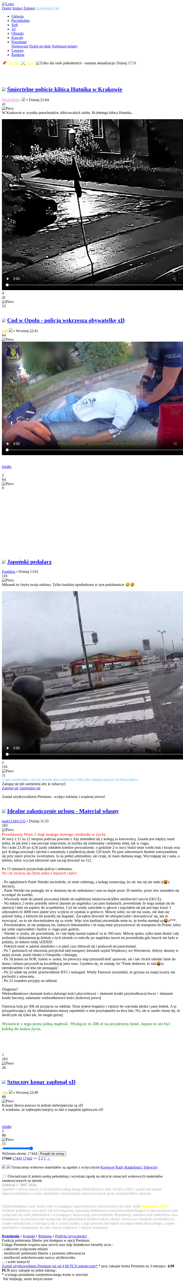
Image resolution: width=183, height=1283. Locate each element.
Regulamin (11, 1236)
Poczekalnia (20, 21)
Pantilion (8, 572)
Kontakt (29, 1236)
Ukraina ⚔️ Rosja (21, 63)
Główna (17, 16)
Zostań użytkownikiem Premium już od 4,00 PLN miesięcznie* (50, 1266)
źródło (6, 467)
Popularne (19, 42)
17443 (17, 1158)
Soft (14, 25)
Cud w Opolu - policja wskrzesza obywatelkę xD (66, 320)
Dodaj (6, 8)
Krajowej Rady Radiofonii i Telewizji (129, 1167)
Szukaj (17, 8)
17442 (27, 1158)
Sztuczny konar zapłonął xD (41, 1082)
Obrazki (17, 33)
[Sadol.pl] (8, 4)
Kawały (17, 38)
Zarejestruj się (47, 8)
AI (13, 29)
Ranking (17, 55)
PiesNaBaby (11, 100)
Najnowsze (19, 46)
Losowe (17, 50)
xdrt (5, 331)
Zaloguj (29, 8)
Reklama (45, 1236)
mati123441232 (13, 821)
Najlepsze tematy (64, 46)
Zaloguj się (10, 788)
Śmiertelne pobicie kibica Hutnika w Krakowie (64, 89)
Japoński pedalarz (29, 562)
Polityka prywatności (71, 1236)
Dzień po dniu (40, 46)
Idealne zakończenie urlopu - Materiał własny (63, 811)
